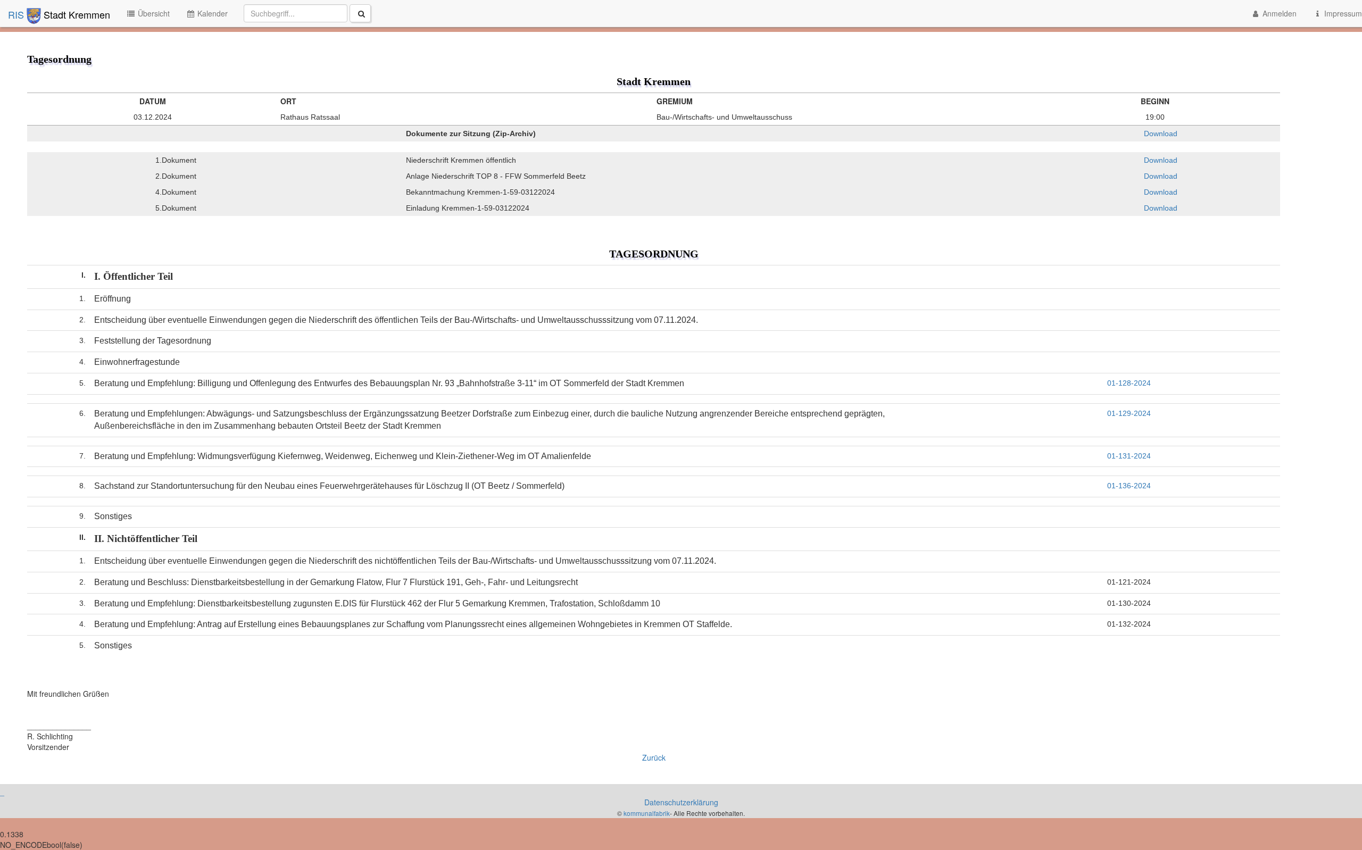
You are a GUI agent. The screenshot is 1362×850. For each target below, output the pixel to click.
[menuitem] (307, 13)
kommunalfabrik (647, 813)
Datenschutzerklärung (681, 802)
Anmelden (1278, 13)
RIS (17, 14)
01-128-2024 (1129, 383)
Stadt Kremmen (75, 14)
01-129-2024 (1129, 413)
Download (1159, 133)
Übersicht (153, 13)
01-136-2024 (1129, 485)
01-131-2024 (1129, 456)
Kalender (211, 13)
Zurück (654, 757)
